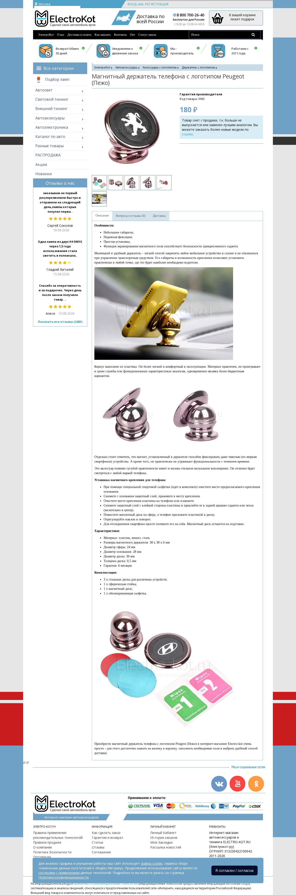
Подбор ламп (56, 79)
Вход (131, 4)
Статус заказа (147, 34)
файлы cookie (151, 863)
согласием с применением (59, 872)
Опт (132, 34)
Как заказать (103, 34)
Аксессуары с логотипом (159, 67)
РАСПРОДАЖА (48, 155)
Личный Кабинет (163, 832)
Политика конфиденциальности (63, 877)
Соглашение (101, 852)
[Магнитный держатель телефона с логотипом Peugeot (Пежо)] (131, 131)
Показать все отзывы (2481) (60, 322)
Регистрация (156, 4)
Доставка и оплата (79, 34)
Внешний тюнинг (51, 108)
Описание (102, 216)
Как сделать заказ (106, 832)
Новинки (43, 173)
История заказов (163, 837)
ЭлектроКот (46, 34)
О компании (42, 847)
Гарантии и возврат (107, 837)
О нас (60, 34)
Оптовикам (42, 857)
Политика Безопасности (52, 852)
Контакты (120, 34)
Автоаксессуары (50, 118)
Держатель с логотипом (198, 67)
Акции (41, 164)
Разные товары (49, 145)
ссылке (187, 134)
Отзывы (98, 847)
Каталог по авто (50, 136)
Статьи (97, 842)
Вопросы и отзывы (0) (130, 216)
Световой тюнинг (51, 99)
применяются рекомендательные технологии (106, 883)
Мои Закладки (161, 842)
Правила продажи (47, 842)
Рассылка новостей (165, 847)
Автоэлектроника (51, 127)
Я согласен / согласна (234, 870)
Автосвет (43, 90)
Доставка (159, 216)
